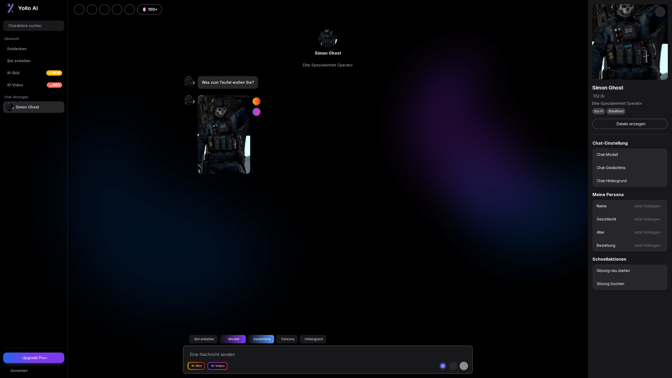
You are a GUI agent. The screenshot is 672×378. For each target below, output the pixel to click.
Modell (233, 339)
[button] (129, 9)
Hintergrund (314, 339)
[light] (117, 9)
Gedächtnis (262, 339)
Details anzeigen (631, 124)
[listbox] (630, 167)
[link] (328, 38)
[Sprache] (104, 9)
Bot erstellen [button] (204, 339)
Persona (287, 339)
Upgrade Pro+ (34, 357)
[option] (630, 154)
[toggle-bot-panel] (660, 12)
